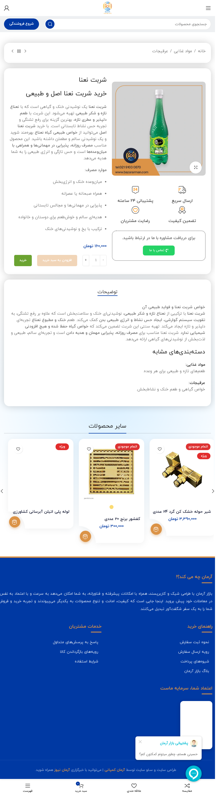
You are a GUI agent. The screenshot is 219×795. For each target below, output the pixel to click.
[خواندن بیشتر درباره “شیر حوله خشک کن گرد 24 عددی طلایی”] (152, 529)
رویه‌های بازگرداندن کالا (79, 651)
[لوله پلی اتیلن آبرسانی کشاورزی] (37, 472)
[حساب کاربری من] (6, 8)
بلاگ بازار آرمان (196, 671)
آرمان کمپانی (114, 770)
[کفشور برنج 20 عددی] (107, 472)
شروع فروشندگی (21, 23)
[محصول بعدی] (12, 51)
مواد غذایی (183, 51)
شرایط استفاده (86, 661)
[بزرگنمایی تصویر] (196, 167)
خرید (22, 260)
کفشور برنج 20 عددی (118, 519)
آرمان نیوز (62, 770)
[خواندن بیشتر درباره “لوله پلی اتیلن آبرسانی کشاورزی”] (10, 522)
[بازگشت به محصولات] (19, 51)
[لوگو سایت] (107, 7)
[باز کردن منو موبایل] (208, 8)
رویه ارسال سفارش (193, 651)
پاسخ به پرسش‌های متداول (75, 642)
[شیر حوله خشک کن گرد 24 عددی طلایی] (178, 472)
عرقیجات (160, 51)
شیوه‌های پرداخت (195, 661)
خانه (202, 51)
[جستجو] (49, 24)
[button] (213, 491)
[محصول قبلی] (25, 51)
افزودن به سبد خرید (57, 260)
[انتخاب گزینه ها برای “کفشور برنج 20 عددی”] (81, 536)
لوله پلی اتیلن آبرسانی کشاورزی (37, 512)
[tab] (107, 292)
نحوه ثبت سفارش (194, 642)
